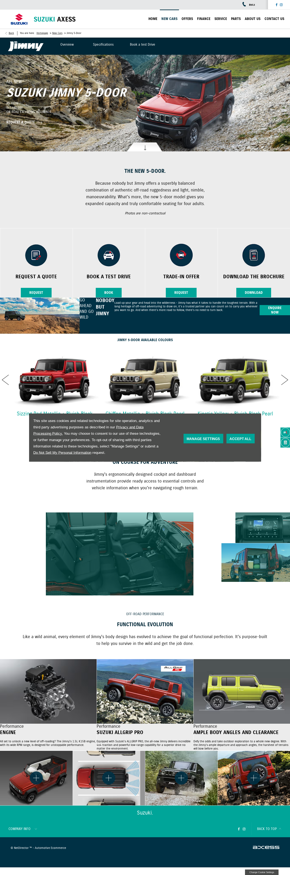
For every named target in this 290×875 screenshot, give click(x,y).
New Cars (57, 33)
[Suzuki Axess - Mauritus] (55, 19)
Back (11, 33)
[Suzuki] (19, 19)
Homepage (42, 33)
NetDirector (22, 848)
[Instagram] (281, 4)
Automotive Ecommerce (50, 848)
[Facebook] (276, 4)
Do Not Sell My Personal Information (62, 453)
